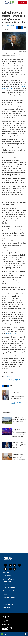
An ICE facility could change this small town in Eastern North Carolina (19, 419)
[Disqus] (14, 492)
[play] (2, 634)
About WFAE (6, 584)
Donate (23, 2)
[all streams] (26, 634)
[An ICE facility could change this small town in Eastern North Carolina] (7, 420)
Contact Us (5, 594)
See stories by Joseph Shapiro (16, 402)
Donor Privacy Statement (9, 597)
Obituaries (9, 376)
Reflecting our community (9, 587)
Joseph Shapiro (10, 25)
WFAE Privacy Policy (8, 604)
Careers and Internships (9, 591)
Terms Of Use (6, 607)
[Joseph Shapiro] (5, 395)
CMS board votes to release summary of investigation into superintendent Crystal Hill (18, 457)
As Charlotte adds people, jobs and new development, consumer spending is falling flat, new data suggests (19, 432)
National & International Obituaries (15, 380)
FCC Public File (6, 601)
